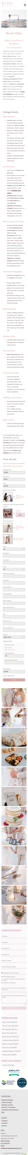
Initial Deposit (7, 669)
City (4, 614)
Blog (2, 1112)
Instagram (4, 1121)
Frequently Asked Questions (9, 1110)
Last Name (6, 560)
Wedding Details (7, 641)
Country (5, 634)
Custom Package (6, 1102)
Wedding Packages (7, 1100)
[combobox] (14, 549)
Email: (2, 1146)
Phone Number (7, 594)
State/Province (7, 621)
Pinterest (4, 1125)
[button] (25, 5)
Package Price (7, 470)
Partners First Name (8, 573)
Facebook (4, 1123)
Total (4, 483)
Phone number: (5, 1141)
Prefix (4, 546)
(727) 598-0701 (5, 1143)
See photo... (20, 515)
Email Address (7, 587)
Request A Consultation (8, 1107)
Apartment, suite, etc (9, 607)
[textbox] (12, 637)
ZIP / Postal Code (8, 628)
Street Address (7, 600)
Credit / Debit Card (8, 676)
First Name (6, 553)
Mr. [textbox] (4, 549)
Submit (14, 680)
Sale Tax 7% (6, 476)
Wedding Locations (7, 1105)
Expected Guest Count (11, 660)
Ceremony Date (9, 653)
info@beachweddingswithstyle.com (11, 1148)
